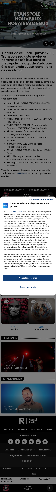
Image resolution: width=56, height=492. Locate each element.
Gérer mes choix (28, 286)
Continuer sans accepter (41, 199)
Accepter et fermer (28, 277)
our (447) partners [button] (16, 212)
